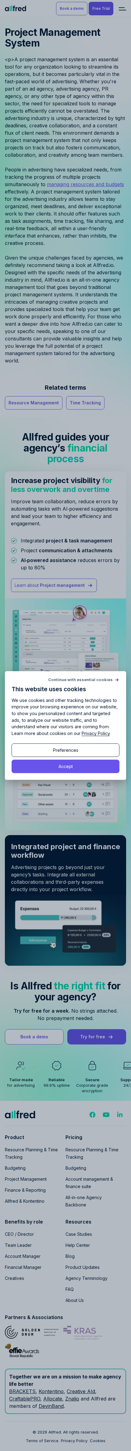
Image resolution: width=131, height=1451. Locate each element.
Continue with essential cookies (80, 679)
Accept (65, 766)
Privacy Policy (96, 733)
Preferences (65, 749)
